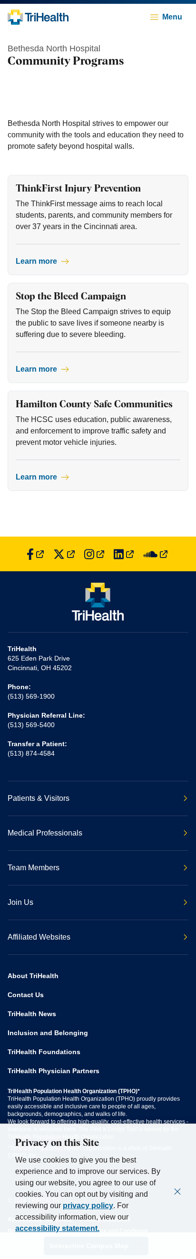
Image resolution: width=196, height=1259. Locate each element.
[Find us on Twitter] (63, 554)
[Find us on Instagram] (94, 554)
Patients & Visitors (38, 798)
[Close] (177, 1191)
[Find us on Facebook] (35, 554)
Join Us (20, 902)
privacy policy (88, 1205)
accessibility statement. (57, 1228)
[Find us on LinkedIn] (123, 554)
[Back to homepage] (38, 17)
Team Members (33, 868)
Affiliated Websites (39, 937)
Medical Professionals (45, 833)
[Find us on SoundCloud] (155, 554)
